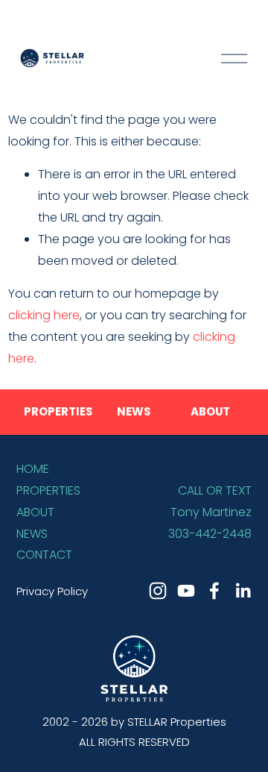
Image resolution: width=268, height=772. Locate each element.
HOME (32, 468)
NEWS (32, 533)
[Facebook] (214, 591)
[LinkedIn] (243, 591)
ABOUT (35, 512)
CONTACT (44, 554)
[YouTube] (186, 591)
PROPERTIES (48, 490)
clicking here (44, 315)
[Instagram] (158, 591)
